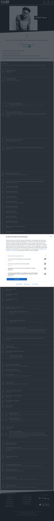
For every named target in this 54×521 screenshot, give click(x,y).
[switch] (44, 259)
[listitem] (27, 256)
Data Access (27, 284)
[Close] (51, 237)
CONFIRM (16, 279)
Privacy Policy (35, 284)
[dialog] (27, 260)
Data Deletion (19, 284)
